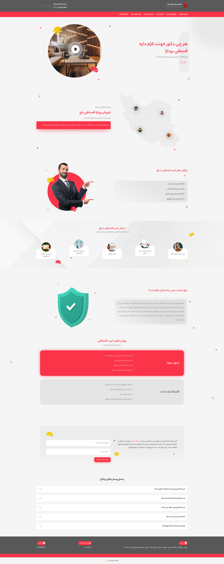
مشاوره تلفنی (123, 14)
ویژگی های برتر (171, 14)
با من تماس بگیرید (102, 459)
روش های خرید (136, 14)
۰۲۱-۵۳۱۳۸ (88, 547)
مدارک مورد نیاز (149, 14)
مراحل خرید (160, 14)
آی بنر (107, 560)
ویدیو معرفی (183, 14)
